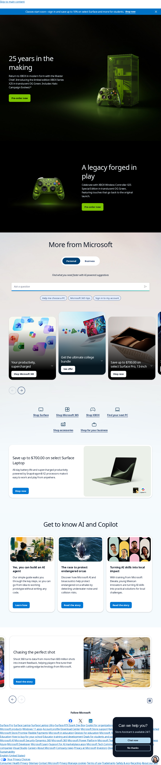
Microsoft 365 (59, 740)
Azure (3, 744)
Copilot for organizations (100, 725)
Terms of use (94, 763)
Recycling (135, 763)
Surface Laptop (22, 725)
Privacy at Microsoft (85, 748)
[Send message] (145, 286)
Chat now (133, 740)
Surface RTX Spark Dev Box (70, 725)
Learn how (21, 605)
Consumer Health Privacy (14, 763)
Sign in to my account (107, 298)
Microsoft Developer (18, 744)
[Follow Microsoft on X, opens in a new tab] (80, 720)
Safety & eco (123, 763)
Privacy (63, 763)
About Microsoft (46, 748)
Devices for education (87, 733)
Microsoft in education (61, 733)
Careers (32, 748)
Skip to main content (12, 1)
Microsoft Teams (106, 740)
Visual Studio (20, 748)
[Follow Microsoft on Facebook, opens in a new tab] (70, 720)
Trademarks (109, 763)
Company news (64, 748)
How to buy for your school (27, 736)
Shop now (130, 11)
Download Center (70, 729)
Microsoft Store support (94, 729)
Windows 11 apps (32, 729)
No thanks (133, 748)
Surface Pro (6, 725)
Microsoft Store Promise (14, 733)
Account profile (51, 729)
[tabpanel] (80, 389)
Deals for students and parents (100, 736)
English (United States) (12, 755)
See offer (68, 368)
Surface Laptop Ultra (42, 725)
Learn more (22, 681)
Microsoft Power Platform (82, 740)
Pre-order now (19, 98)
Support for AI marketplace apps (67, 744)
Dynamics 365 (43, 740)
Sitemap (33, 763)
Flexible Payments (38, 733)
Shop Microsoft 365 (24, 373)
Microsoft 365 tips (80, 298)
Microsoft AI (7, 740)
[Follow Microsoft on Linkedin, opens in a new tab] (90, 720)
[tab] (71, 261)
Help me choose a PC (53, 298)
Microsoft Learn (40, 744)
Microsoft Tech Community (101, 744)
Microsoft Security (24, 740)
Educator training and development (63, 736)
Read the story (72, 605)
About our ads (150, 763)
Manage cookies (77, 763)
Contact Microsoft (49, 763)
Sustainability (7, 751)
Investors (102, 748)
